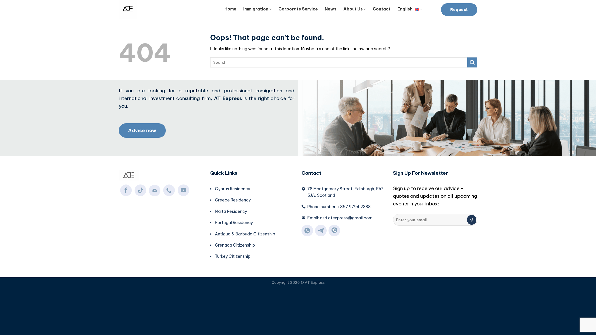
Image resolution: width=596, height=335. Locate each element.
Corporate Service (298, 9)
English (405, 9)
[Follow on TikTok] (140, 190)
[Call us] (169, 190)
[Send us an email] (154, 190)
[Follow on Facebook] (126, 190)
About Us (353, 9)
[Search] (431, 8)
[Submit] (472, 62)
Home (230, 9)
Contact (381, 9)
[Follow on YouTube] (183, 190)
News (330, 9)
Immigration (255, 9)
